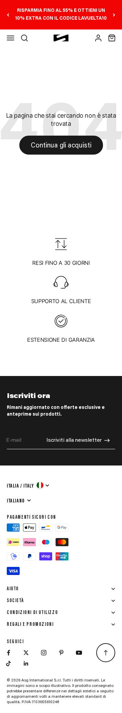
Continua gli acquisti (61, 145)
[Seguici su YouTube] (79, 652)
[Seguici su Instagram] (43, 652)
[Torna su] (105, 652)
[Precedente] (8, 14)
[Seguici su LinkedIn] (26, 663)
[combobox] (28, 485)
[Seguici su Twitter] (26, 652)
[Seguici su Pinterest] (61, 652)
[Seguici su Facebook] (8, 652)
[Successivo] (114, 14)
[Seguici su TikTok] (8, 663)
